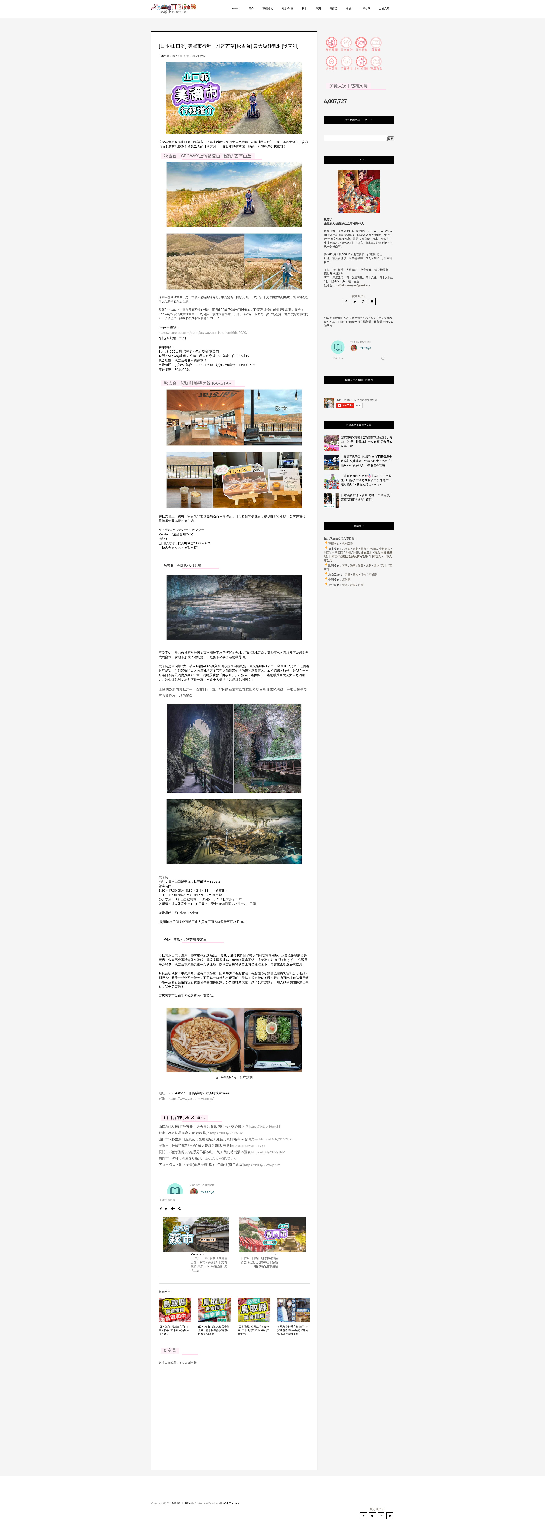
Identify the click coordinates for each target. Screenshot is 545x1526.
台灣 (360, 585)
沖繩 (356, 552)
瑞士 (384, 565)
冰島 (368, 565)
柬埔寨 (373, 574)
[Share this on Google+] (173, 1208)
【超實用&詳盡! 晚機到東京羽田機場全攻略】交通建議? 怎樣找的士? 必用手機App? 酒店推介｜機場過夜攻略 (366, 461)
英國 (345, 565)
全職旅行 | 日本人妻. (183, 1503)
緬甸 (363, 574)
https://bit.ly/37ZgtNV (268, 1152)
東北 (355, 548)
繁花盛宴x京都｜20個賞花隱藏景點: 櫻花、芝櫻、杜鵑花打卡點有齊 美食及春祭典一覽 (366, 442)
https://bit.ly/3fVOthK (219, 1158)
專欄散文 (267, 8)
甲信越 (373, 548)
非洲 (348, 8)
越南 (355, 574)
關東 (363, 548)
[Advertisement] (359, 634)
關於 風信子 (359, 296)
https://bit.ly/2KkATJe (226, 1133)
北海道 (346, 548)
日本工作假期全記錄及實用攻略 (348, 556)
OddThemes (231, 1503)
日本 (304, 8)
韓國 (353, 585)
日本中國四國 (167, 55)
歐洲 (318, 8)
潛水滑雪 (347, 543)
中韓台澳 (365, 8)
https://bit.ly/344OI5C (276, 1139)
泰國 (347, 574)
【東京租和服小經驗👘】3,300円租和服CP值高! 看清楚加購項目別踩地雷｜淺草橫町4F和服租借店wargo (366, 480)
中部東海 (384, 548)
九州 (348, 552)
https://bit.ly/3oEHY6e (248, 1145)
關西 (327, 552)
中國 (345, 585)
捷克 (376, 565)
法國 (353, 565)
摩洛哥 (346, 579)
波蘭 (360, 565)
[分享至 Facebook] (161, 1208)
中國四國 (337, 552)
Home (236, 8)
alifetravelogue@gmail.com (354, 285)
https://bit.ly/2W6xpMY (262, 1165)
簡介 (251, 8)
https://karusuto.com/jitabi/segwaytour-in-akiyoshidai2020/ (203, 332)
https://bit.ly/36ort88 (264, 1126)
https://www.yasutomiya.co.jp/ (191, 1098)
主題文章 (384, 8)
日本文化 (375, 556)
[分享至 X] (166, 1208)
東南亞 (334, 8)
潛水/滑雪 (287, 8)
